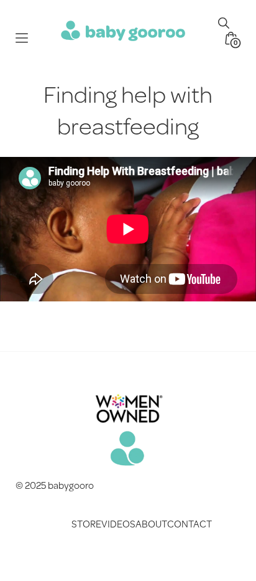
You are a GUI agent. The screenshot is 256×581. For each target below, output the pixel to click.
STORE (86, 523)
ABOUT (151, 523)
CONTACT (189, 523)
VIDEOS (118, 523)
